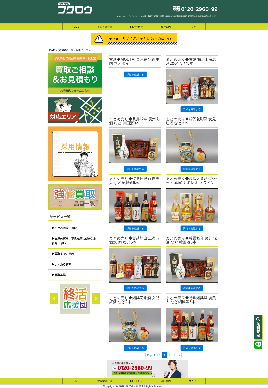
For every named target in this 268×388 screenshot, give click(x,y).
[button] (75, 299)
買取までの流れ (64, 253)
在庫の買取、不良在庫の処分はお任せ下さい (74, 241)
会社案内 (166, 26)
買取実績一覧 (104, 26)
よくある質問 (63, 264)
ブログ (192, 26)
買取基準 (60, 274)
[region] (75, 299)
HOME (75, 26)
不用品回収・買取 (66, 228)
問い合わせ (136, 26)
